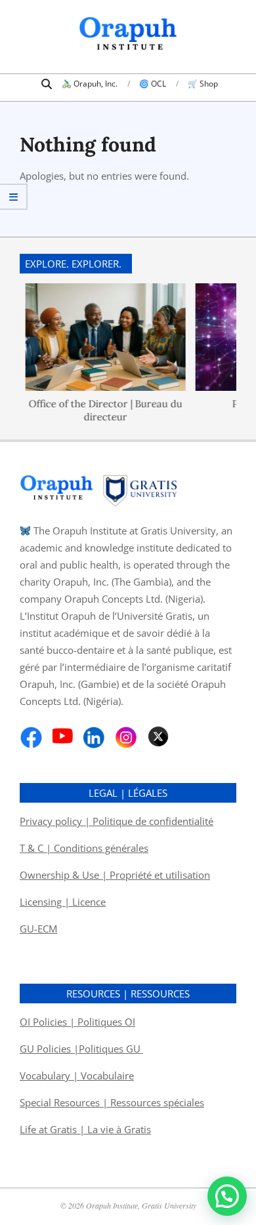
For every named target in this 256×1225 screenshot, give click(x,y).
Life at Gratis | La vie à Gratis (85, 1129)
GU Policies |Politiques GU (81, 1048)
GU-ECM (38, 928)
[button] (227, 1196)
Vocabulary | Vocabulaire (77, 1075)
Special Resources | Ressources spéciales (112, 1102)
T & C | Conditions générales (84, 847)
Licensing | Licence (63, 901)
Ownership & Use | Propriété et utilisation (115, 874)
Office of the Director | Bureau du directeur (102, 409)
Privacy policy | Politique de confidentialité (116, 821)
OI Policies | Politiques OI (77, 1021)
